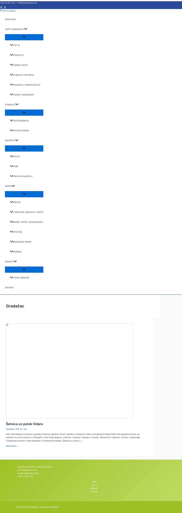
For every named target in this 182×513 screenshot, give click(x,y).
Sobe (15, 166)
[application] (25, 29)
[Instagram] (5, 8)
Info (94, 481)
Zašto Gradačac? (14, 29)
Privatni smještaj (23, 176)
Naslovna (10, 19)
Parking (17, 251)
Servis (8, 186)
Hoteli (16, 156)
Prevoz (17, 202)
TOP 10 (16, 45)
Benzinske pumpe (22, 242)
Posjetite (18, 55)
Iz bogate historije (23, 75)
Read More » (12, 446)
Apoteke (17, 232)
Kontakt (9, 287)
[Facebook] (1, 8)
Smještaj (10, 140)
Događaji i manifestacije (26, 85)
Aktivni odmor (21, 130)
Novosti (9, 261)
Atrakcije (10, 104)
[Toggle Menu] (24, 37)
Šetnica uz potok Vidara (24, 424)
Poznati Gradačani (23, 94)
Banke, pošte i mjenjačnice (28, 222)
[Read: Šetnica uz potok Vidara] (69, 417)
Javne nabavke (21, 277)
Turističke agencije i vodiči (28, 212)
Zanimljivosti (20, 65)
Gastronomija (21, 120)
